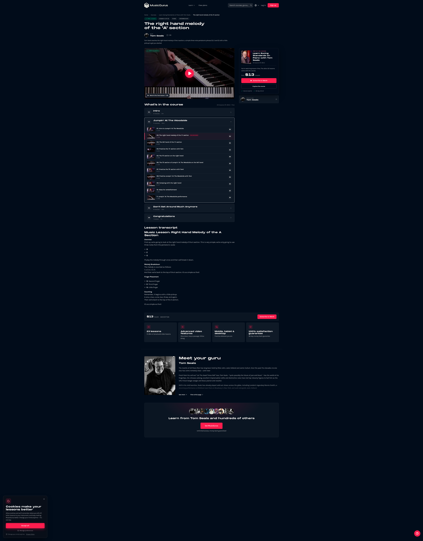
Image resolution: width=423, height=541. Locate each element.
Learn (191, 5)
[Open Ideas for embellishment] (189, 190)
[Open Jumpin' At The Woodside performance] (189, 197)
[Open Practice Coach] (417, 533)
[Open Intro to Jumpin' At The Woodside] (189, 129)
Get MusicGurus (211, 426)
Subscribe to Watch (260, 80)
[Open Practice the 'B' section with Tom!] (189, 170)
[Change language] (257, 5)
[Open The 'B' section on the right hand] (189, 156)
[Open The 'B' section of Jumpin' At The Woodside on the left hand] (189, 163)
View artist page (195, 394)
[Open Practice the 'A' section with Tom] (189, 149)
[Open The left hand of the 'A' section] (189, 143)
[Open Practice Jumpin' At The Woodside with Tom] (189, 177)
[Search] (251, 5)
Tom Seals (157, 36)
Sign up (273, 5)
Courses (153, 15)
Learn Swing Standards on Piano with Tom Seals (174, 15)
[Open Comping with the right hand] (189, 184)
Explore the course (259, 86)
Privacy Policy (30, 534)
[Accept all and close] (44, 499)
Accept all (25, 526)
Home (146, 15)
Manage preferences (26, 530)
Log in (263, 5)
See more (182, 394)
